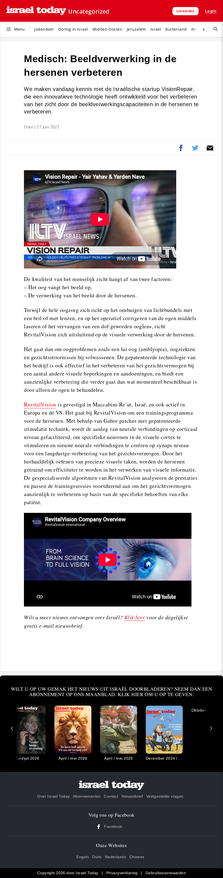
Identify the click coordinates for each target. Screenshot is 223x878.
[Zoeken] (213, 29)
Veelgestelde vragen (165, 796)
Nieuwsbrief (132, 796)
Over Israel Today (53, 796)
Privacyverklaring (122, 873)
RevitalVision (40, 404)
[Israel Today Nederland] (36, 11)
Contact (111, 796)
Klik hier (134, 617)
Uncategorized (88, 11)
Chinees (136, 857)
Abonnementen (87, 796)
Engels (82, 857)
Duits (96, 857)
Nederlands (115, 857)
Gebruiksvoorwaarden (165, 873)
